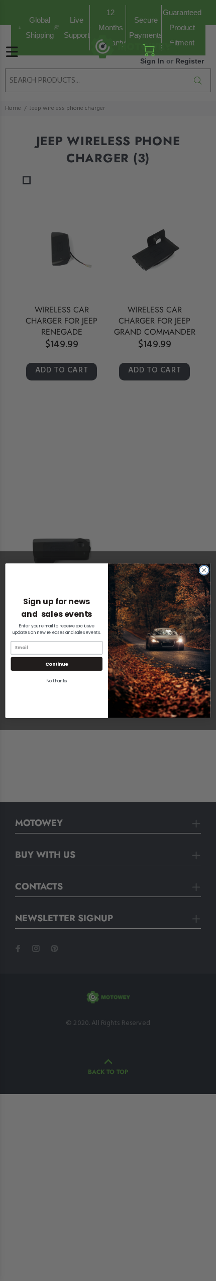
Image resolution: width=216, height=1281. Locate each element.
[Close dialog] (203, 569)
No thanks (56, 680)
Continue (56, 663)
